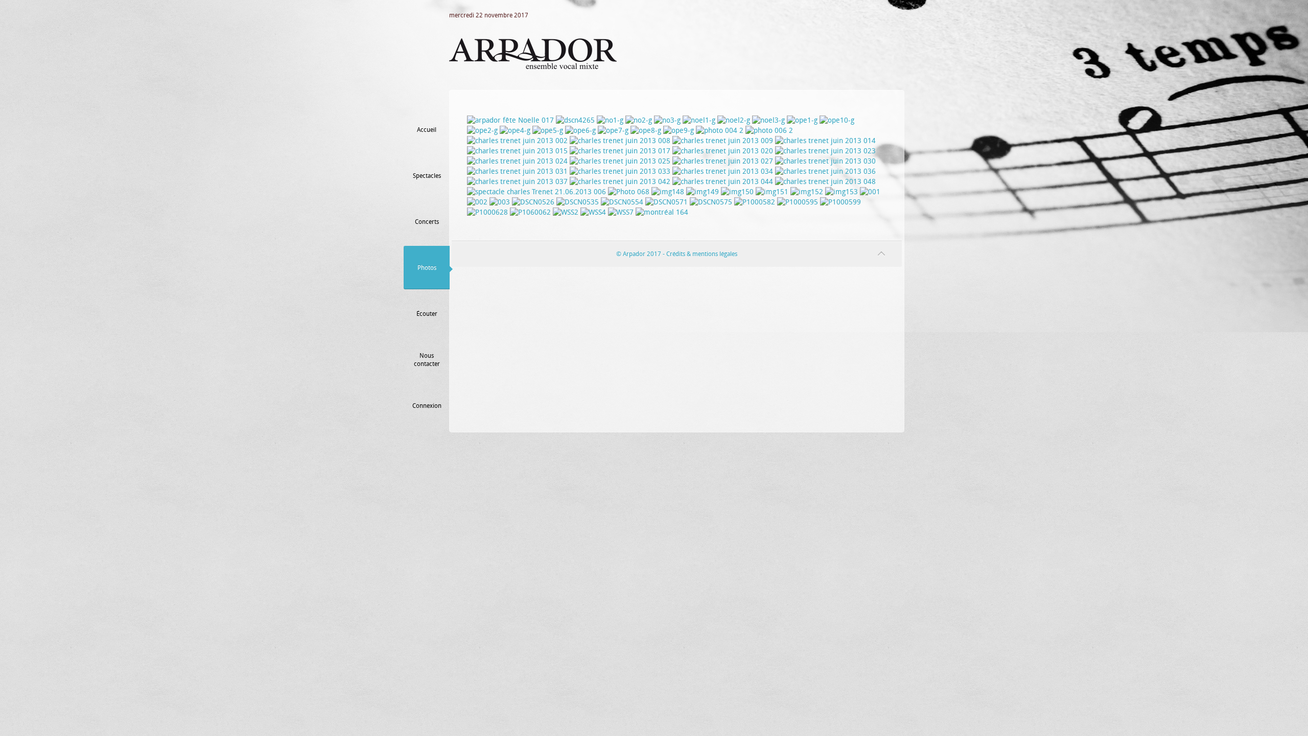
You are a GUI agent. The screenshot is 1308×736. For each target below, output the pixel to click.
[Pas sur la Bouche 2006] (802, 120)
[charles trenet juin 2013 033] (620, 171)
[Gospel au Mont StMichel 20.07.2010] (772, 192)
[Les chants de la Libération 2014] (533, 202)
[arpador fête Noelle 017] (510, 120)
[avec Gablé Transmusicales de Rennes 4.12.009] (841, 192)
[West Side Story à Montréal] (754, 202)
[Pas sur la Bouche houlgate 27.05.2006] (678, 130)
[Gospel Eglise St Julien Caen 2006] (699, 120)
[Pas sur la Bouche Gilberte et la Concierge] (547, 130)
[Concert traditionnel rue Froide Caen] (638, 120)
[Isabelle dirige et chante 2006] (768, 120)
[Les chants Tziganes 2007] (737, 192)
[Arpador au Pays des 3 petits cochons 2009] (667, 192)
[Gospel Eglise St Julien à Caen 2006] (733, 120)
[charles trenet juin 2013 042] (620, 181)
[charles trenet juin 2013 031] (517, 171)
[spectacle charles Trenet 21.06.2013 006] (536, 192)
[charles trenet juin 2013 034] (722, 171)
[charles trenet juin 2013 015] (517, 151)
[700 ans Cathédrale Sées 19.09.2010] (719, 130)
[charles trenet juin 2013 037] (517, 181)
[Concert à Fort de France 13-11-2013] (530, 212)
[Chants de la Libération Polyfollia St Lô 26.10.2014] (628, 192)
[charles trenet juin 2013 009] (722, 140)
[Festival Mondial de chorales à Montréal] (662, 212)
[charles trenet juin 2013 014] (825, 140)
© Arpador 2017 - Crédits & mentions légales (676, 254)
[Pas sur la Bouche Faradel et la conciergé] (645, 130)
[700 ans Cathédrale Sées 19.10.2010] (575, 120)
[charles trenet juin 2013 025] (620, 161)
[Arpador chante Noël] (667, 120)
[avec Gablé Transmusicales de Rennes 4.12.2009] (806, 192)
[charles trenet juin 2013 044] (722, 181)
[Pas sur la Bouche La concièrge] (580, 130)
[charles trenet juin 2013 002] (517, 140)
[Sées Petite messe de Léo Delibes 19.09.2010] (769, 130)
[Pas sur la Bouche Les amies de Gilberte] (613, 130)
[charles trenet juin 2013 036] (825, 171)
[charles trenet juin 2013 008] (620, 140)
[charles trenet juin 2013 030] (825, 161)
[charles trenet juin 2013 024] (517, 161)
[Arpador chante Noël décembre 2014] (870, 192)
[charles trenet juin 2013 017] (620, 151)
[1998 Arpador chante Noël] (610, 120)
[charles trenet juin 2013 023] (825, 151)
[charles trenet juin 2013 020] (722, 151)
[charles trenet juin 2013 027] (722, 161)
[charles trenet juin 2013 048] (825, 181)
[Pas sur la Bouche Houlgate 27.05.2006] (837, 120)
